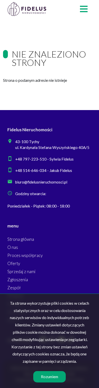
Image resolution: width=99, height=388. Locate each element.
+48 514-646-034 (30, 170)
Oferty (13, 263)
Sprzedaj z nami (21, 271)
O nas (12, 247)
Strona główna (20, 239)
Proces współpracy (25, 255)
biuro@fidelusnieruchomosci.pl (41, 182)
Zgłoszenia (17, 279)
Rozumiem (49, 376)
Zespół (14, 287)
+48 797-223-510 (30, 159)
